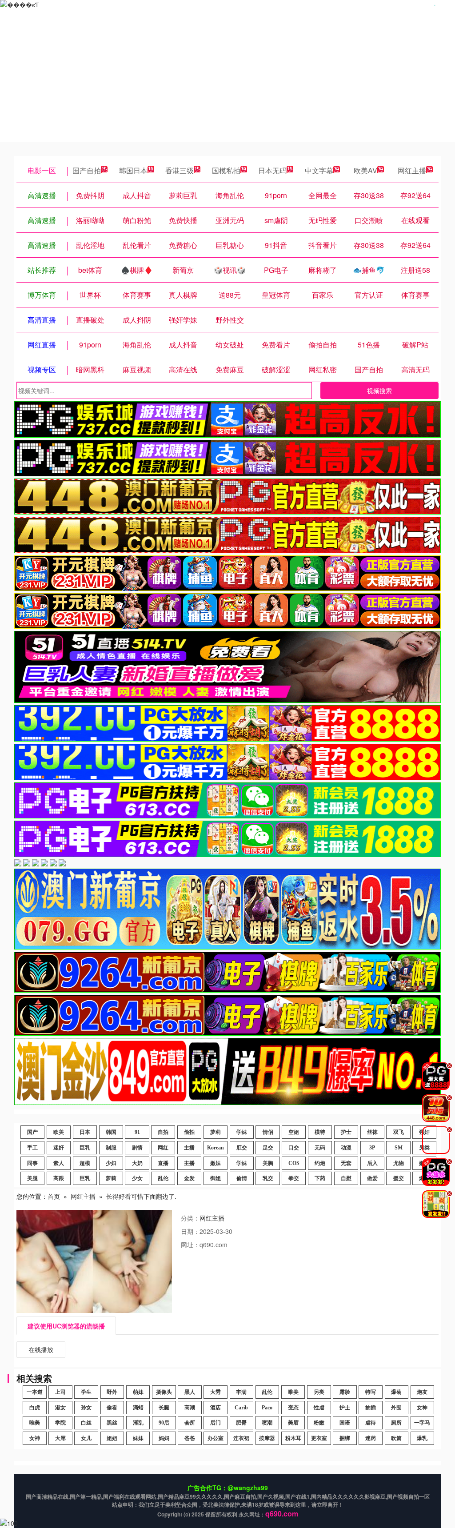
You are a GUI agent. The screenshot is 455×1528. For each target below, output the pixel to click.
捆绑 (344, 1438)
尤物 (398, 1163)
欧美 (58, 1132)
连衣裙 (241, 1438)
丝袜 (372, 1132)
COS (293, 1163)
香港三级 (179, 170)
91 (137, 1132)
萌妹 (138, 1392)
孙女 (86, 1407)
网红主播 (412, 170)
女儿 (86, 1438)
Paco (267, 1407)
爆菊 (396, 1392)
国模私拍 (226, 170)
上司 (60, 1392)
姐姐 (112, 1438)
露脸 (344, 1392)
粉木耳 (293, 1438)
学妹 (241, 1132)
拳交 (293, 1178)
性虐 (319, 1407)
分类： (190, 1217)
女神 (422, 1407)
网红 (163, 1148)
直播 (163, 1163)
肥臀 (241, 1423)
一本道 (35, 1392)
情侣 (268, 1132)
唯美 (293, 1392)
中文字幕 (319, 170)
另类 (319, 1392)
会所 (189, 1423)
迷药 (370, 1438)
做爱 (372, 1178)
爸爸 (189, 1438)
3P (372, 1148)
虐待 (370, 1423)
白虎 (34, 1407)
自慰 (346, 1178)
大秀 (215, 1392)
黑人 (189, 1392)
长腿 (164, 1407)
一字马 (422, 1423)
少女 (137, 1178)
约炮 (320, 1163)
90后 (164, 1423)
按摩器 (267, 1438)
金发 (189, 1178)
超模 (85, 1163)
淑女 (60, 1407)
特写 (370, 1392)
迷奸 (58, 1148)
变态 (293, 1407)
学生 (86, 1392)
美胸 (268, 1163)
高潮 (189, 1407)
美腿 (32, 1178)
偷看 (112, 1407)
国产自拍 (86, 170)
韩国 (111, 1132)
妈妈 (164, 1438)
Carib (241, 1407)
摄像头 (164, 1392)
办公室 (216, 1438)
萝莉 (215, 1132)
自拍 (163, 1132)
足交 (268, 1148)
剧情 (137, 1148)
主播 (189, 1148)
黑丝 (112, 1423)
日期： (190, 1231)
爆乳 (422, 1438)
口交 (293, 1148)
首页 (54, 1196)
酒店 (215, 1407)
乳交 (268, 1178)
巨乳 (85, 1148)
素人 (58, 1163)
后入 (372, 1163)
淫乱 (138, 1423)
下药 (320, 1178)
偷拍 (189, 1132)
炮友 (422, 1392)
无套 (346, 1163)
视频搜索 (379, 390)
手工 (32, 1148)
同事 (32, 1163)
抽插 (370, 1407)
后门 (215, 1423)
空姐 (293, 1132)
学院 (60, 1423)
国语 (344, 1423)
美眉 (293, 1423)
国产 (32, 1132)
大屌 (60, 1438)
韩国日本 (133, 170)
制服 (111, 1148)
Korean (215, 1148)
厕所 (396, 1423)
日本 (85, 1132)
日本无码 (272, 170)
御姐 (215, 1178)
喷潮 (267, 1423)
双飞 (398, 1132)
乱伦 (163, 1178)
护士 (346, 1132)
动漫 (346, 1148)
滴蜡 (138, 1407)
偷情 (241, 1178)
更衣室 (319, 1438)
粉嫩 (319, 1423)
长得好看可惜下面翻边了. (141, 1196)
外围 (396, 1407)
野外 (112, 1392)
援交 (398, 1178)
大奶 (137, 1163)
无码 (320, 1148)
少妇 (111, 1163)
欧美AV (365, 170)
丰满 (241, 1392)
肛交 (241, 1148)
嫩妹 (215, 1163)
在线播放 (40, 1349)
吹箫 (396, 1438)
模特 (320, 1132)
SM (399, 1148)
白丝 (86, 1423)
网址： (190, 1244)
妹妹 (138, 1438)
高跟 (58, 1178)
